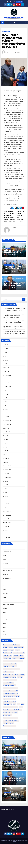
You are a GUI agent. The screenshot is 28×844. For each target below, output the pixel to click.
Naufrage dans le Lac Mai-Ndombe (11, 696)
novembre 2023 (7, 469)
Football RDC (21, 658)
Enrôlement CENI (7, 658)
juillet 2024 (5, 439)
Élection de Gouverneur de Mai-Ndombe (12, 709)
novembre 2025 (7, 379)
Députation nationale (18, 655)
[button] (25, 22)
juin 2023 (5, 488)
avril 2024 (5, 450)
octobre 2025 (6, 382)
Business (5, 548)
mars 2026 (5, 363)
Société (9, 248)
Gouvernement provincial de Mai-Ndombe (12, 661)
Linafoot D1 (5, 680)
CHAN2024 (11, 650)
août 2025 (5, 390)
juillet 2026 (5, 348)
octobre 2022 (6, 519)
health (18, 669)
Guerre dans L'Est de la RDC (10, 666)
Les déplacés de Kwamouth (9, 677)
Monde (4, 585)
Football (14, 658)
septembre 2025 (7, 386)
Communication (7, 551)
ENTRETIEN (6, 574)
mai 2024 (5, 447)
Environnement (7, 578)
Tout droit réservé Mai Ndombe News (9, 840)
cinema (17, 650)
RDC (14, 704)
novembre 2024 (7, 424)
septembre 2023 (7, 477)
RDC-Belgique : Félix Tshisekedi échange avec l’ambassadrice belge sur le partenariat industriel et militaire (14, 315)
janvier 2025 (6, 416)
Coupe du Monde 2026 (19, 652)
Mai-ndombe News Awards (9, 685)
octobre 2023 (6, 473)
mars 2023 (5, 500)
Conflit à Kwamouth (7, 652)
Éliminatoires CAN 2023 (8, 723)
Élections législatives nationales (10, 717)
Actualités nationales (8, 647)
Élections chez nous (8, 570)
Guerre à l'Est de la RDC (9, 669)
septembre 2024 (7, 432)
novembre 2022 (7, 515)
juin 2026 (5, 352)
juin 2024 (5, 443)
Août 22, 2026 (8, 752)
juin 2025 (5, 398)
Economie (5, 563)
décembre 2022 (7, 511)
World (4, 635)
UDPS (18, 52)
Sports (4, 627)
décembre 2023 (7, 466)
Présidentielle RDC (7, 704)
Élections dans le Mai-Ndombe (10, 712)
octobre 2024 (6, 428)
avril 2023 (5, 496)
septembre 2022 (7, 522)
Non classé (5, 593)
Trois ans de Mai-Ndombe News (10, 707)
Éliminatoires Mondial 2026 (9, 726)
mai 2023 (5, 492)
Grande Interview (7, 582)
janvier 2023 (6, 507)
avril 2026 (5, 360)
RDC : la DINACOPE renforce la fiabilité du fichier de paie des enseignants (13, 796)
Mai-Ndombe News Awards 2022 (10, 688)
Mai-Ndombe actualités (8, 682)
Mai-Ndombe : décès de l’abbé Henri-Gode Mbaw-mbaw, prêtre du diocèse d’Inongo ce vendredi (14, 333)
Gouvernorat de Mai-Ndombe (10, 663)
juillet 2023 (5, 485)
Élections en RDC (7, 715)
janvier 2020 (6, 534)
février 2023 (6, 503)
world (20, 707)
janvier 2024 (6, 462)
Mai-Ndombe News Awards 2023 (10, 690)
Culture (4, 555)
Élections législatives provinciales (11, 720)
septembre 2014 (7, 537)
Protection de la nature (8, 604)
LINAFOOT (20, 677)
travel (22, 704)
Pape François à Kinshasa (9, 699)
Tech (4, 631)
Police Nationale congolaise (9, 701)
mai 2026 (5, 356)
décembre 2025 (7, 375)
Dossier (5, 559)
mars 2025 (5, 409)
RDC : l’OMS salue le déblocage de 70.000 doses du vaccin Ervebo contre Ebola (13, 286)
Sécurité (5, 619)
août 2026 (5, 345)
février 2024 (6, 458)
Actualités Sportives (18, 647)
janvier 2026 (6, 371)
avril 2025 (5, 405)
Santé (8, 281)
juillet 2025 (5, 394)
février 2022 (6, 526)
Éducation (5, 566)
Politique (8, 31)
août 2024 (5, 435)
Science (5, 616)
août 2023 (5, 481)
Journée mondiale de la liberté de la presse (13, 674)
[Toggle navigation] (14, 22)
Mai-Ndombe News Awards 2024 (10, 693)
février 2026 (6, 367)
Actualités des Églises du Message (11, 644)
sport (18, 704)
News (3, 31)
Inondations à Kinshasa (8, 671)
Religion (5, 608)
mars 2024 (5, 454)
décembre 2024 (7, 420)
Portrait (4, 601)
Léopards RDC (13, 680)
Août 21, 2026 (8, 798)
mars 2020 (5, 530)
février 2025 (6, 413)
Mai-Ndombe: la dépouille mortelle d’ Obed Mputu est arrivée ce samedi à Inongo (14, 253)
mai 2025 (5, 401)
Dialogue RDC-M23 (7, 655)
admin (10, 51)
